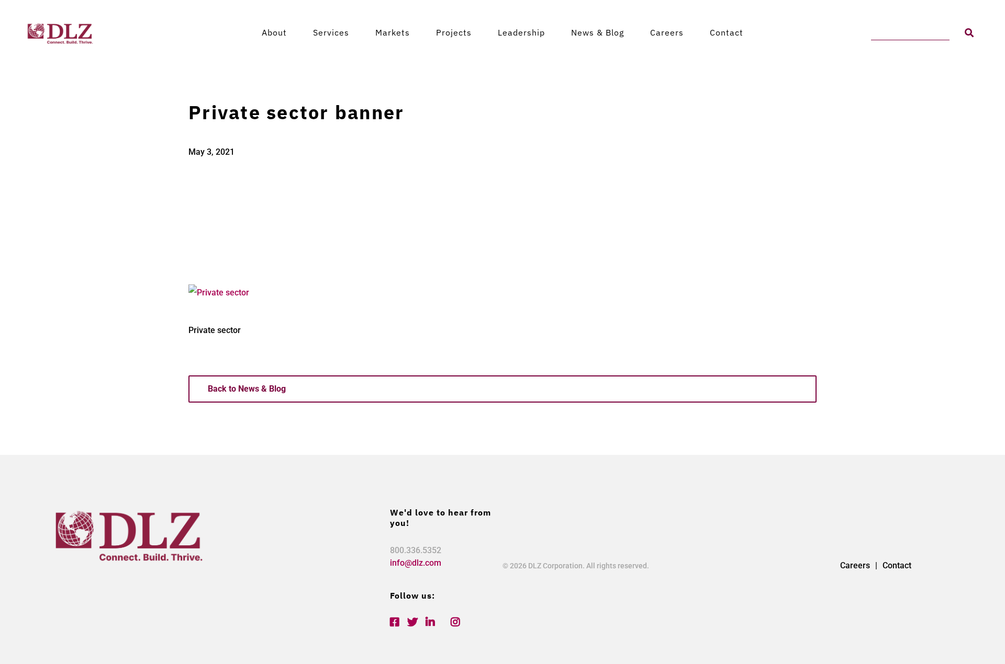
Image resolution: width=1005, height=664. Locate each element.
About (274, 32)
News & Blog (597, 32)
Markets (392, 32)
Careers (667, 32)
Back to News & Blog (247, 389)
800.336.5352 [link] (415, 550)
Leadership (521, 32)
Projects (454, 32)
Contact (726, 32)
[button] (969, 32)
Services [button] (331, 32)
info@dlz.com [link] (415, 563)
